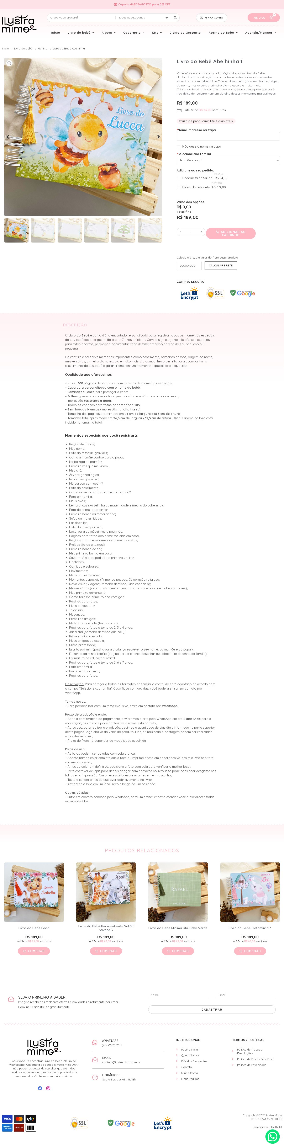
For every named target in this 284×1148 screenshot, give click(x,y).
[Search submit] (175, 18)
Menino (42, 48)
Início (5, 48)
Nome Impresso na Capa (196, 130)
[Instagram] (48, 1088)
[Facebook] (40, 1088)
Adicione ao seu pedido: (195, 170)
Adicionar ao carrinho (233, 233)
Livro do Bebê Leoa (34, 928)
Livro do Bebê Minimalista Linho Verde (178, 928)
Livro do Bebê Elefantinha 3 (250, 928)
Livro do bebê (23, 48)
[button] (7, 137)
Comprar (36, 951)
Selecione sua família (194, 154)
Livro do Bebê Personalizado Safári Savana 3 (105, 928)
